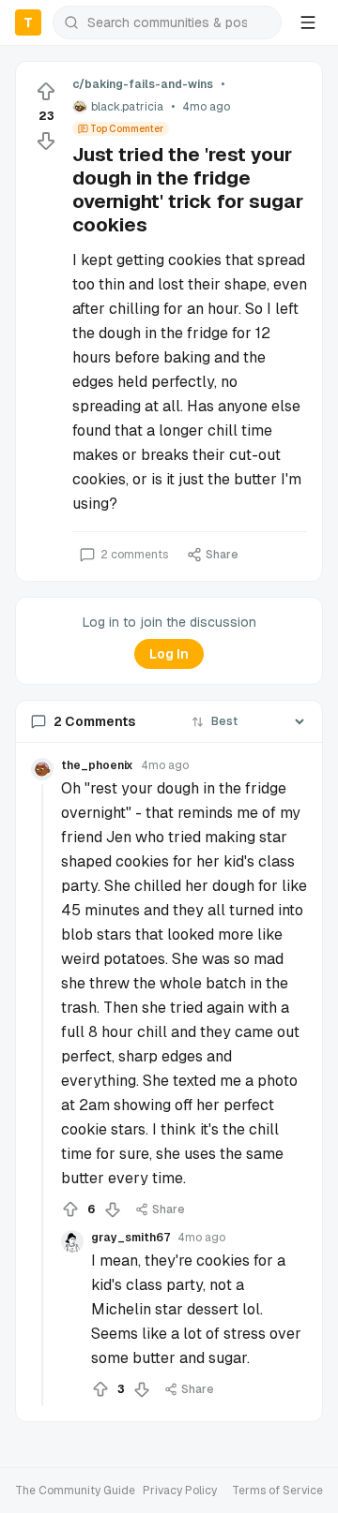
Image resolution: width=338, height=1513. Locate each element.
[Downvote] (46, 141)
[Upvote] (46, 92)
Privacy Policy (180, 1490)
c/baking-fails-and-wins (142, 84)
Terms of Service (277, 1490)
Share (222, 554)
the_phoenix (97, 765)
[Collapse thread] (42, 1095)
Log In (169, 653)
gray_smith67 (130, 1237)
